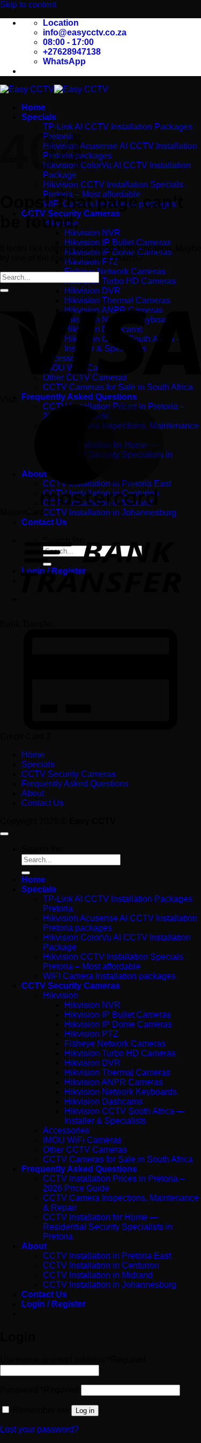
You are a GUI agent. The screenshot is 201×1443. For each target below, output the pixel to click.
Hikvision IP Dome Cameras (118, 1024)
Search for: (42, 849)
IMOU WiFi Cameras (82, 1140)
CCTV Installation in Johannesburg (109, 512)
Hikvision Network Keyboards (120, 1091)
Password (39, 1389)
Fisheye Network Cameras (115, 271)
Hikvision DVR (92, 290)
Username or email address (73, 1359)
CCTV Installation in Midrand (98, 1275)
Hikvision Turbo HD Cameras (120, 281)
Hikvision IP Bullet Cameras (117, 242)
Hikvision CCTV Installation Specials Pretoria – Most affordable (113, 189)
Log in (85, 1411)
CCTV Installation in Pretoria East (107, 1255)
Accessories (66, 1130)
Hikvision (60, 995)
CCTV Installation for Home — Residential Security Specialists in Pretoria (108, 1227)
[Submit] (4, 290)
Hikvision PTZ (91, 1033)
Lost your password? (39, 1429)
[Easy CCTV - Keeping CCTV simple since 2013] (54, 89)
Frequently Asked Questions (79, 396)
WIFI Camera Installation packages (109, 976)
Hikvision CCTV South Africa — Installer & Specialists (124, 1115)
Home (33, 107)
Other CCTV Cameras (85, 1149)
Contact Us (42, 803)
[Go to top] (4, 833)
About (32, 793)
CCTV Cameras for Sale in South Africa (118, 1159)
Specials (38, 117)
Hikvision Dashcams (103, 1101)
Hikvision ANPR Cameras (113, 1082)
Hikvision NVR (92, 232)
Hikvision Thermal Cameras (117, 1072)
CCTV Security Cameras (68, 774)
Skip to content (28, 4)
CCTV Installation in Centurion (101, 1265)
